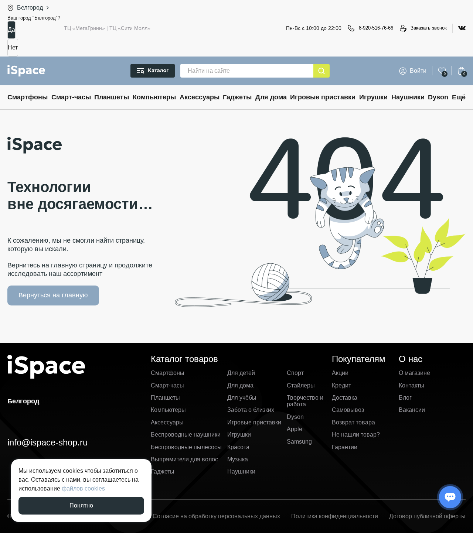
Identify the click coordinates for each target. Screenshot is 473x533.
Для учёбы (241, 397)
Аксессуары (200, 97)
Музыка (237, 459)
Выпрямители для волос (184, 459)
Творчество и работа (305, 400)
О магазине (414, 373)
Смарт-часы (71, 97)
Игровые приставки (322, 97)
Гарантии (344, 447)
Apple (294, 429)
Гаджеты (237, 97)
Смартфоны (27, 97)
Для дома (271, 97)
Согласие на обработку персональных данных (216, 516)
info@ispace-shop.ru (47, 442)
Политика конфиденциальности (334, 516)
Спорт (295, 373)
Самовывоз (348, 410)
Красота (238, 447)
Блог (405, 397)
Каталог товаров (184, 359)
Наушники (408, 97)
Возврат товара (353, 422)
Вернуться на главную (53, 295)
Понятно (81, 505)
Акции (340, 373)
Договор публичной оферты (427, 516)
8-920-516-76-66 (376, 28)
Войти (418, 71)
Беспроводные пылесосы (186, 447)
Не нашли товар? (356, 434)
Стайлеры (301, 385)
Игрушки (373, 97)
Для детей (241, 373)
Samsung (299, 441)
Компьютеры (154, 97)
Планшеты (111, 97)
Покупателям (358, 359)
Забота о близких (250, 410)
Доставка (344, 397)
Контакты (411, 385)
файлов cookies (83, 488)
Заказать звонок (429, 28)
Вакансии (412, 410)
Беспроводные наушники (186, 434)
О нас (410, 359)
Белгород (30, 7)
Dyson (438, 97)
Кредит (341, 385)
